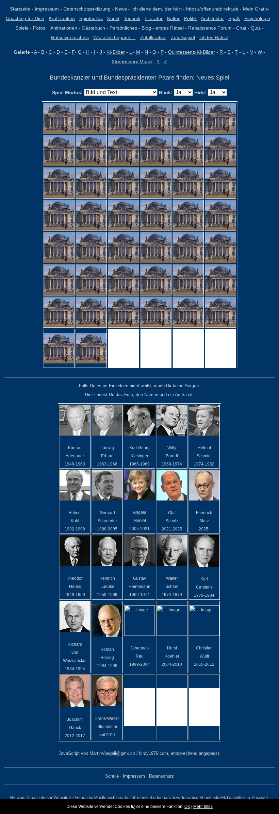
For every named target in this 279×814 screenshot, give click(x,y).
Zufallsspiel (183, 37)
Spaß (234, 18)
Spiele (22, 28)
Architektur (212, 18)
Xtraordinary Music (132, 61)
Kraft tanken (62, 18)
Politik (190, 18)
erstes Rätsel (169, 28)
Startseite (20, 9)
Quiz (256, 28)
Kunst (113, 18)
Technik (132, 18)
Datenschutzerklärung (87, 9)
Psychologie (257, 18)
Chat (241, 28)
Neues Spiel (212, 77)
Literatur (154, 18)
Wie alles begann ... (114, 37)
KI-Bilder (115, 52)
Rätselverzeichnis (70, 37)
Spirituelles (91, 18)
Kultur (173, 18)
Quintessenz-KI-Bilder (191, 52)
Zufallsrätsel (153, 37)
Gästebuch (93, 28)
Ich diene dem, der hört (156, 9)
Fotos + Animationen (55, 28)
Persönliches (123, 28)
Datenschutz (161, 776)
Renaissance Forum (210, 28)
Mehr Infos (203, 806)
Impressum (47, 9)
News (121, 9)
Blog (146, 28)
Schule (112, 776)
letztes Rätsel (213, 37)
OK (187, 806)
